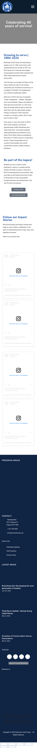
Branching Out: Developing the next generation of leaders (18, 587)
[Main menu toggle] (33, 7)
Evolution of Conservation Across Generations (17, 637)
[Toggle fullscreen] (12, 744)
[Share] (20, 744)
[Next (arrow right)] (12, 747)
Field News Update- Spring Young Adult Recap (17, 612)
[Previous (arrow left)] (4, 747)
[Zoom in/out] (4, 744)
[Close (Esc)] (28, 744)
